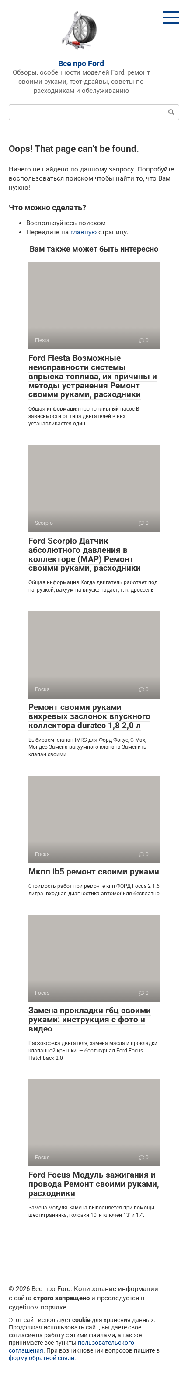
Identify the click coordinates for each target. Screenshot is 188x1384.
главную (83, 232)
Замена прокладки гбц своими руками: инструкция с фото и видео (89, 1019)
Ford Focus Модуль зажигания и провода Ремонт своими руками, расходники (93, 1184)
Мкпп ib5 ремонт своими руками (93, 872)
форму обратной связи (41, 1357)
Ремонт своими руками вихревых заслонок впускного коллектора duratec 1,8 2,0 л (89, 716)
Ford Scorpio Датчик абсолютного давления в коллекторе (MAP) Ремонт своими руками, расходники (84, 554)
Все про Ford (81, 63)
